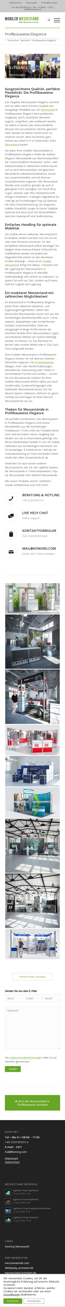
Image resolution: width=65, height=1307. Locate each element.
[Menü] (55, 20)
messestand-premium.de (20, 1272)
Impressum (31, 2)
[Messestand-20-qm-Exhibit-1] (32, 697)
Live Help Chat (35, 513)
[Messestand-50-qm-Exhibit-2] (32, 845)
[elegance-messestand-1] (32, 901)
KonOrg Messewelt (17, 1246)
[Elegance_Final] (32, 802)
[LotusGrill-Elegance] (32, 641)
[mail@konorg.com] (11, 552)
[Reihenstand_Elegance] (32, 944)
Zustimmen (13, 1301)
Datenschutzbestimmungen (26, 1057)
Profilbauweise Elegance (26, 34)
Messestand (48, 109)
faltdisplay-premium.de (19, 1268)
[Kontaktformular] (11, 534)
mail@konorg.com (33, 9)
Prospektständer (44, 362)
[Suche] (47, 20)
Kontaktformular (49, 2)
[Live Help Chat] (11, 516)
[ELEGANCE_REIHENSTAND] (32, 598)
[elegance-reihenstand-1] (32, 771)
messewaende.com (17, 1263)
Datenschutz (16, 2)
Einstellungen (11, 1294)
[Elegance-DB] (32, 740)
